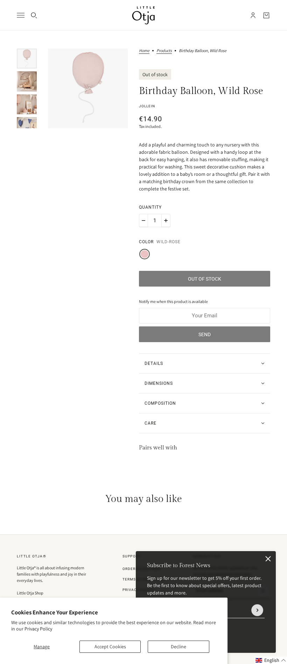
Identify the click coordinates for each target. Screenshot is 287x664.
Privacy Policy (38, 629)
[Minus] (143, 220)
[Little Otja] (143, 15)
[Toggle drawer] (20, 15)
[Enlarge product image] (88, 88)
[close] (268, 558)
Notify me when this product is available (173, 301)
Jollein (147, 106)
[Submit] (257, 610)
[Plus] (165, 220)
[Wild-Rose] (144, 254)
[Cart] (266, 15)
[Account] (253, 15)
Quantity (150, 207)
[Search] (34, 15)
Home (144, 51)
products (164, 51)
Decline (178, 646)
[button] (271, 660)
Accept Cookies (110, 646)
